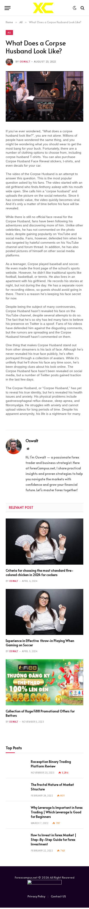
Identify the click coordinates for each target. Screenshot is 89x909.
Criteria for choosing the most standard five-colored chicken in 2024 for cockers (39, 572)
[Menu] (7, 8)
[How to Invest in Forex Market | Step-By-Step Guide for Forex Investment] (16, 840)
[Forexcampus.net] (42, 8)
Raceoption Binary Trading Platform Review (51, 763)
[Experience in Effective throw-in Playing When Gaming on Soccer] (44, 612)
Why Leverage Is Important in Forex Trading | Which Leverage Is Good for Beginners (57, 812)
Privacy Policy (36, 896)
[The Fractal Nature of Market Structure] (16, 790)
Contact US (58, 896)
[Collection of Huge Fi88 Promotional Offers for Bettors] (44, 682)
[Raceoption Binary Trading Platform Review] (16, 767)
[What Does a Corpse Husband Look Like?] (44, 96)
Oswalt (25, 61)
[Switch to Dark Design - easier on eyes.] (75, 8)
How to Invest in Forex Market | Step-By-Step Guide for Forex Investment (53, 839)
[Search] (82, 8)
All (9, 32)
